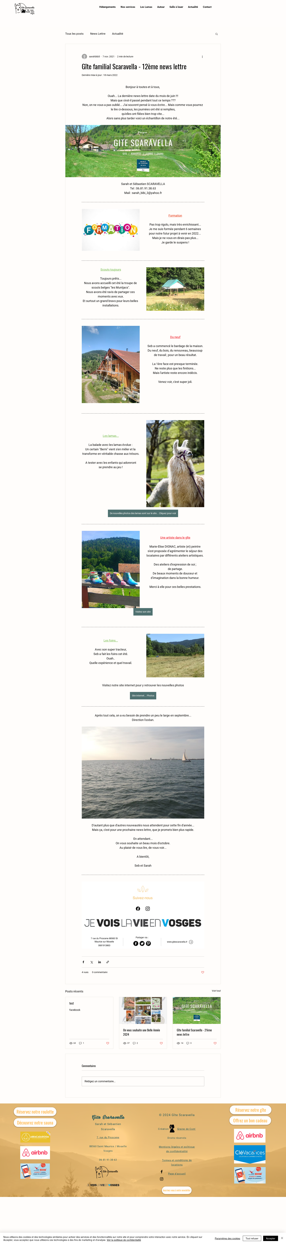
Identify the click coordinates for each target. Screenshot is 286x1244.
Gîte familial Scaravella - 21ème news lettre (194, 1032)
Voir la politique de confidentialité (124, 1240)
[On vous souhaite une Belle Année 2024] (143, 1010)
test (71, 1003)
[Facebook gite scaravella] (161, 1171)
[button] (216, 33)
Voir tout (216, 990)
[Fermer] (282, 1238)
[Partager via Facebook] (83, 962)
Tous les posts (74, 33)
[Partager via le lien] (107, 962)
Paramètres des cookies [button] (227, 1238)
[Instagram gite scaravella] (161, 1179)
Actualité (117, 33)
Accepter (270, 1238)
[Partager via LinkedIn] (99, 962)
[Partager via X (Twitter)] (91, 962)
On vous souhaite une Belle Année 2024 (141, 1032)
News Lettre (97, 33)
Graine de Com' (186, 1128)
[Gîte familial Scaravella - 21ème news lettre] (197, 1010)
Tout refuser (252, 1238)
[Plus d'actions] (202, 57)
